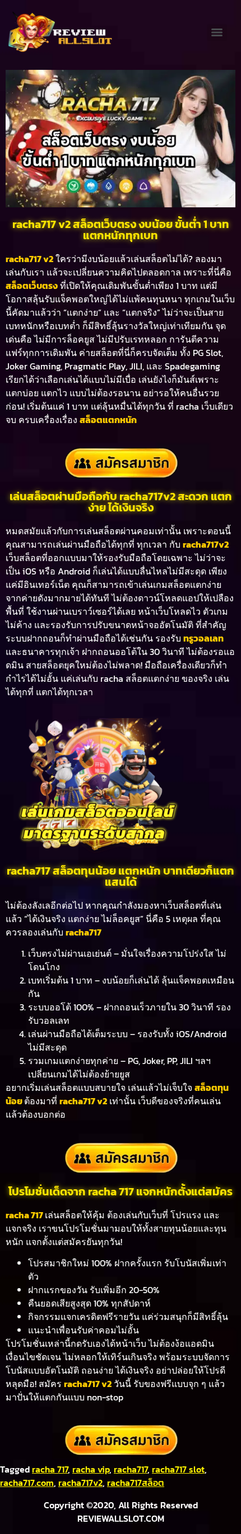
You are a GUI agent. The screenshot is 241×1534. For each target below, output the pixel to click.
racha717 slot (178, 1469)
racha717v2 (80, 1482)
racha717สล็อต (135, 1482)
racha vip (90, 1469)
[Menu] (217, 32)
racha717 (130, 1469)
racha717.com (27, 1482)
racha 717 (50, 1469)
